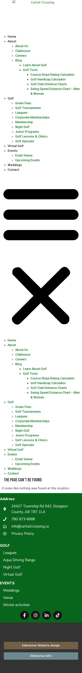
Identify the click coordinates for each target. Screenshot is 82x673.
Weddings (15, 165)
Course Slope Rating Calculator (53, 74)
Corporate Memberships (32, 117)
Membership (24, 122)
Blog (18, 60)
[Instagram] (35, 615)
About (12, 41)
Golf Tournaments (28, 108)
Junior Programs (27, 131)
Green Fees (23, 103)
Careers (21, 55)
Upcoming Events (27, 160)
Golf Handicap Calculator (48, 79)
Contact (13, 170)
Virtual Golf (15, 146)
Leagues (21, 112)
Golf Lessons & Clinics (31, 136)
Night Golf (22, 127)
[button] (41, 255)
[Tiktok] (57, 615)
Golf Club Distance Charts (49, 84)
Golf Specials (24, 141)
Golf (11, 98)
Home (12, 36)
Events (13, 151)
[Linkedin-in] (46, 615)
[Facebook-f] (24, 615)
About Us (21, 46)
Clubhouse (22, 51)
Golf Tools (30, 70)
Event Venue (23, 155)
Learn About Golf (35, 65)
